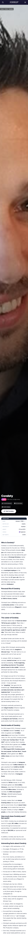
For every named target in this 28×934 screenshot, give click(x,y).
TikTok (6, 9)
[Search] (2, 2)
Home (2, 9)
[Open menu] (25, 2)
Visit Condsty (9, 511)
